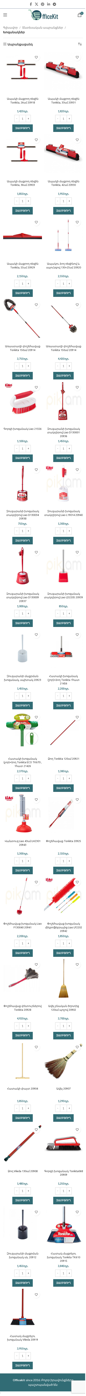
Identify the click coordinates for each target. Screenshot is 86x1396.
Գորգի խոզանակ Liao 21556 (23, 428)
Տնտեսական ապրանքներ (42, 27)
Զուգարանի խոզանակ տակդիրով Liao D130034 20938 (22, 515)
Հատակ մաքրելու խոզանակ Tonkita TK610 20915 (63, 1257)
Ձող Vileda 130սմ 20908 (23, 1171)
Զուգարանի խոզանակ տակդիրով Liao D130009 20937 (22, 597)
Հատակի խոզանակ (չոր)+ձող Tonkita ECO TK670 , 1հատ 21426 (23, 762)
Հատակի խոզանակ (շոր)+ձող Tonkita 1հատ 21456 (64, 680)
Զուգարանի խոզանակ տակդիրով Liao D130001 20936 (63, 432)
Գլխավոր (10, 27)
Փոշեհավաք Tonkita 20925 (63, 841)
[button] (22, 128)
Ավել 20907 (63, 1088)
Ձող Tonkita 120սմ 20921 (63, 758)
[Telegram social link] (54, 4)
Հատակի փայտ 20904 (22, 1088)
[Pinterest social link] (43, 4)
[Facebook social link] (30, 4)
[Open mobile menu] (5, 15)
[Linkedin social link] (48, 4)
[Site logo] (43, 14)
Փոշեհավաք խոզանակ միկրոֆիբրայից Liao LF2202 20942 (63, 927)
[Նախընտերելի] (36, 57)
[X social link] (36, 4)
